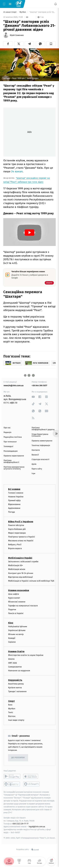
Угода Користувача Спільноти (40, 435)
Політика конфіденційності (11, 461)
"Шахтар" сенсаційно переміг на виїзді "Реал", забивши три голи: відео (26, 180)
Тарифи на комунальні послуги (23, 605)
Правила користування (14, 456)
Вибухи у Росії (14, 544)
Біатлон (11, 716)
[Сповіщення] (55, 4)
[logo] (18, 4)
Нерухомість (15, 680)
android (12, 776)
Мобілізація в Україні (20, 558)
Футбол (22, 12)
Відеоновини (14, 504)
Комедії (11, 638)
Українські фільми (16, 630)
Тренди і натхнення (17, 691)
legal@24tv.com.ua (37, 827)
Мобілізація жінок (16, 569)
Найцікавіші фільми (17, 626)
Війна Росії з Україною (20, 521)
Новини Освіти (16, 651)
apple (31, 776)
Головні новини (15, 493)
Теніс (10, 712)
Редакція (7, 432)
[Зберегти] (51, 44)
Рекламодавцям (10, 451)
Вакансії (35, 455)
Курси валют (14, 598)
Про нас (7, 428)
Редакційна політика (13, 437)
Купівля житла (15, 688)
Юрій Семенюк (17, 35)
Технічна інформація (41, 445)
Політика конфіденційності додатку (43, 429)
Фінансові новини (16, 602)
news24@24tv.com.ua (13, 385)
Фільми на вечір (15, 634)
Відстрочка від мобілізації (20, 577)
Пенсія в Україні (15, 613)
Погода (11, 512)
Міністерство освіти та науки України (25, 655)
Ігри (33, 473)
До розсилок (18, 758)
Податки (12, 609)
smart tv (12, 784)
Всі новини (14, 489)
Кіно (10, 623)
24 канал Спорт (10, 12)
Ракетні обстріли (16, 525)
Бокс (10, 705)
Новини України (15, 496)
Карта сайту (37, 469)
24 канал (17, 171)
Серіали (12, 642)
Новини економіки (18, 590)
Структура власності (40, 459)
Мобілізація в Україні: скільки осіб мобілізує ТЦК (31, 581)
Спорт (11, 701)
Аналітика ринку (16, 684)
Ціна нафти (13, 594)
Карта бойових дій (17, 529)
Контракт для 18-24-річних (20, 573)
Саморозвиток (15, 667)
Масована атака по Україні (20, 541)
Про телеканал (10, 442)
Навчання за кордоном (19, 670)
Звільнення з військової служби (23, 561)
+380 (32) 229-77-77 (20, 824)
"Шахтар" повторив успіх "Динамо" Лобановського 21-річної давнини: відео (42, 12)
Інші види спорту (16, 720)
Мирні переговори (17, 533)
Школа (11, 659)
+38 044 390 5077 (39, 385)
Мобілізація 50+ (15, 565)
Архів (34, 464)
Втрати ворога (15, 548)
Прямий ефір (14, 500)
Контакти (36, 450)
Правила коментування (42, 441)
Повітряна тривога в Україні (21, 537)
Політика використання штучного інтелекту (14, 468)
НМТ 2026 (12, 663)
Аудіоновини (14, 508)
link (33, 396)
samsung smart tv (31, 784)
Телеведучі (8, 446)
